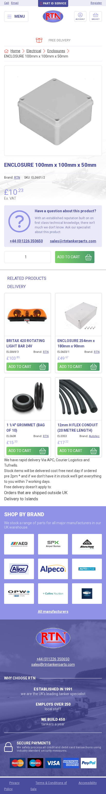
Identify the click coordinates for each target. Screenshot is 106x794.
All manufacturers (53, 612)
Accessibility (87, 783)
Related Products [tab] (26, 278)
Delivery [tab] (16, 286)
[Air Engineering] (19, 544)
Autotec (94, 436)
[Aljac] (19, 569)
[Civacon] (19, 593)
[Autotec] (87, 569)
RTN (17, 177)
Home (15, 51)
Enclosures (56, 51)
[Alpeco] (53, 569)
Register (96, 3)
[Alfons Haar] (87, 544)
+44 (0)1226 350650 (26, 241)
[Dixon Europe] (87, 593)
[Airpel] (53, 544)
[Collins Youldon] (53, 593)
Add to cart (68, 257)
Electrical (33, 51)
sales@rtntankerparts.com (73, 241)
